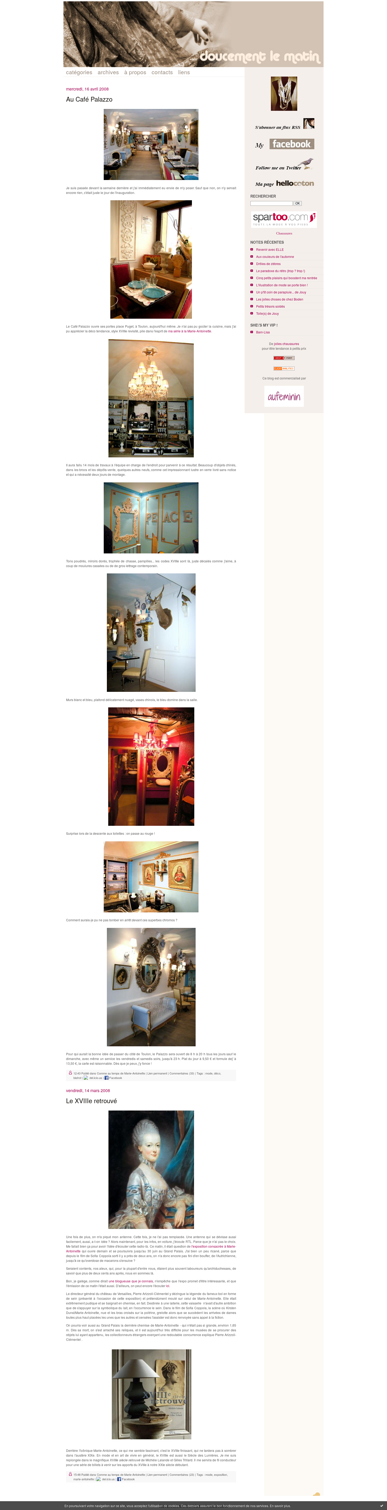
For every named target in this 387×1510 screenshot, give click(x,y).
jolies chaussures (286, 343)
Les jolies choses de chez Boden (279, 299)
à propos (135, 72)
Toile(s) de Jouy (267, 313)
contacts (162, 72)
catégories (79, 72)
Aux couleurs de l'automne (275, 256)
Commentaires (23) (182, 1474)
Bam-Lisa (263, 332)
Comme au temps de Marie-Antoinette (121, 1073)
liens (184, 72)
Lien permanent (157, 1073)
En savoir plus (280, 1505)
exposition (220, 1474)
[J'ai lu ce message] (382, 1505)
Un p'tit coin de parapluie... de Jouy (281, 292)
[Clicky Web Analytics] (284, 370)
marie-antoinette (83, 1479)
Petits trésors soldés (270, 306)
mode (208, 1073)
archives (108, 72)
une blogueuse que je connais (131, 1281)
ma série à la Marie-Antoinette (189, 331)
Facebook (115, 1078)
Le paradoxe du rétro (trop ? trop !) (280, 270)
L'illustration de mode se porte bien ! (282, 285)
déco (217, 1073)
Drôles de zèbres (268, 263)
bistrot (77, 1078)
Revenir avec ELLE (270, 249)
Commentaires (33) (182, 1073)
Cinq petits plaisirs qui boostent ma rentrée (286, 278)
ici (167, 1285)
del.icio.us (95, 1078)
